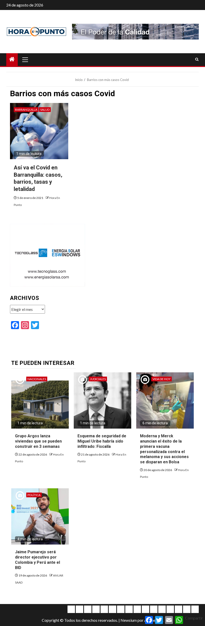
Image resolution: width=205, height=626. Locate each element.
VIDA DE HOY (161, 379)
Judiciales (98, 379)
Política (34, 495)
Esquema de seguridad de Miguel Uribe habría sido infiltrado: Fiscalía (102, 441)
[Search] (197, 59)
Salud (45, 109)
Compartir (194, 618)
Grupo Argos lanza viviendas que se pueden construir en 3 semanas (38, 441)
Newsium (128, 620)
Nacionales (37, 379)
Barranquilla (26, 109)
